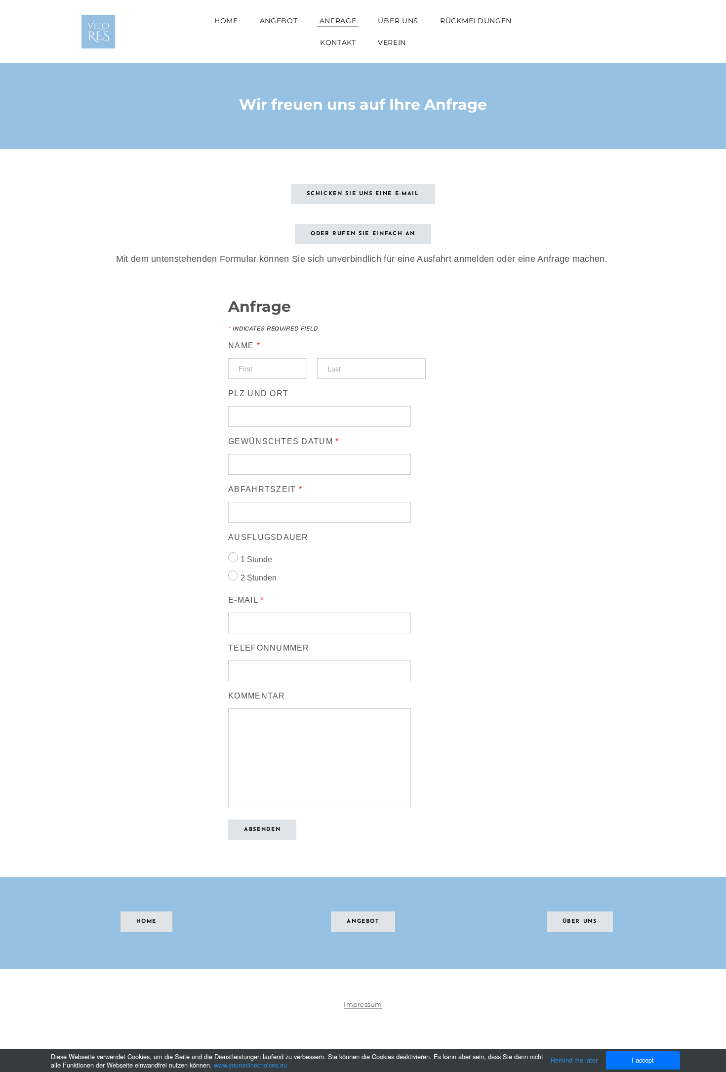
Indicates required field (273, 328)
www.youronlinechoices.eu (250, 1065)
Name (244, 345)
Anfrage (338, 20)
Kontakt (338, 42)
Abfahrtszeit (265, 489)
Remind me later (574, 1060)
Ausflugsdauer (268, 537)
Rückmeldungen (476, 20)
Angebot (279, 20)
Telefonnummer (269, 648)
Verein (392, 42)
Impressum (363, 1004)
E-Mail (246, 600)
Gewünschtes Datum (283, 441)
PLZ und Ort (258, 393)
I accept (643, 1060)
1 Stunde (256, 559)
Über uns (398, 20)
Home (226, 20)
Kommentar (256, 696)
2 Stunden (259, 578)
